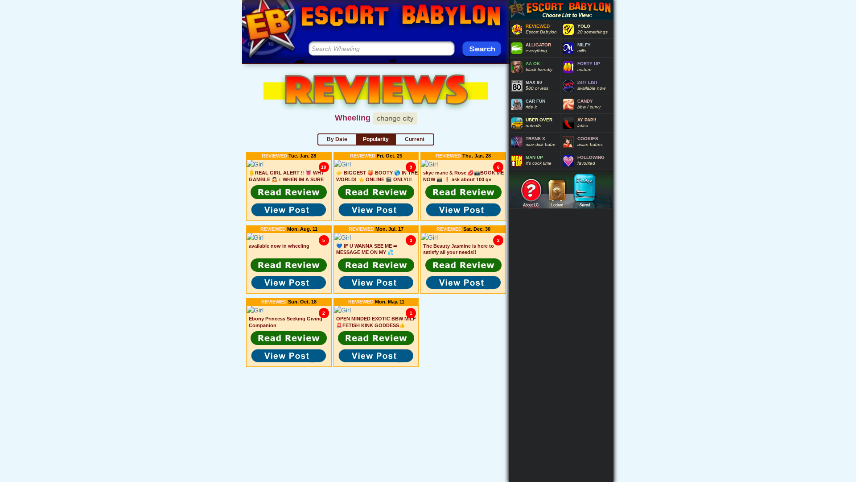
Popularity (376, 139)
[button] (289, 192)
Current (414, 139)
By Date (337, 139)
